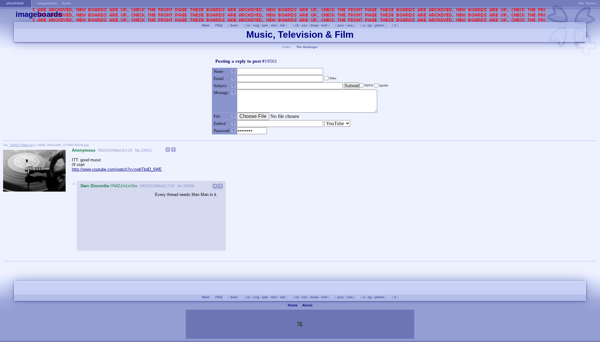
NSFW (368, 85)
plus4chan (15, 3)
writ (324, 25)
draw (314, 25)
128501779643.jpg (21, 145)
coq (350, 25)
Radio (66, 3)
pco (341, 25)
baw (233, 25)
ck (297, 25)
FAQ (218, 25)
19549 (188, 186)
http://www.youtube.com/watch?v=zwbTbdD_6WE (117, 169)
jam (265, 25)
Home (293, 305)
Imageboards (48, 3)
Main (206, 25)
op (370, 25)
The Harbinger (307, 47)
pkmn (379, 25)
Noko (332, 78)
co (248, 25)
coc (305, 25)
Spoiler (383, 85)
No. (137, 150)
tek (282, 25)
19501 (146, 150)
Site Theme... (588, 3)
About (307, 305)
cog (256, 25)
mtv (274, 25)
